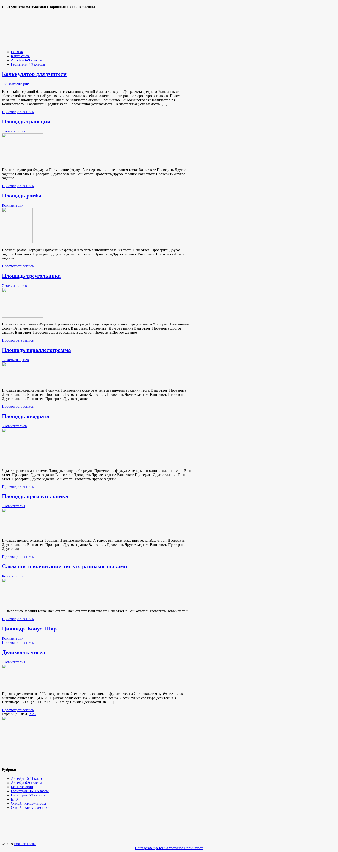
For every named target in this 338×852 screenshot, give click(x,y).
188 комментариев (16, 84)
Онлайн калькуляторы (28, 803)
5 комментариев (14, 426)
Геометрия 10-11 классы (30, 791)
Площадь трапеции (26, 121)
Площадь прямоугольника (35, 496)
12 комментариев (15, 360)
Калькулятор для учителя (34, 74)
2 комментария (13, 131)
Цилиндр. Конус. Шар (29, 629)
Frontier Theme (25, 844)
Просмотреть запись (18, 112)
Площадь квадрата (25, 416)
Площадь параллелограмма (36, 350)
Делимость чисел (23, 652)
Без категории (22, 787)
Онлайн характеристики (30, 807)
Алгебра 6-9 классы (26, 60)
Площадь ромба (21, 196)
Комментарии (12, 205)
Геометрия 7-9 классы (28, 64)
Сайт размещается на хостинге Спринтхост (169, 848)
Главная (17, 52)
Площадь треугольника (31, 276)
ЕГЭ (14, 799)
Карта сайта (20, 56)
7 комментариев (14, 286)
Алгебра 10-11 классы (28, 779)
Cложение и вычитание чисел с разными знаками (64, 566)
